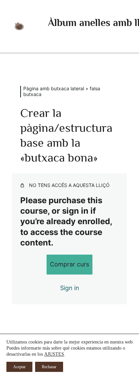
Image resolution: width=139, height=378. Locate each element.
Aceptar (19, 366)
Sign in (69, 287)
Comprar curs (69, 264)
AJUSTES (54, 354)
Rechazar (49, 366)
